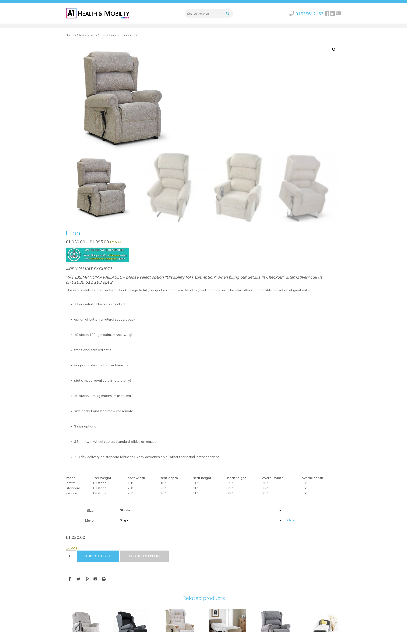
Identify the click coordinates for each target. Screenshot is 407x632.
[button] (334, 49)
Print (103, 579)
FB (69, 579)
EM (95, 579)
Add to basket (98, 556)
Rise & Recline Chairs (114, 35)
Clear (290, 520)
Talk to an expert (144, 556)
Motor (90, 520)
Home (70, 35)
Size (90, 510)
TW (78, 579)
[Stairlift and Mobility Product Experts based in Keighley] (97, 13)
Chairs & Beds (87, 35)
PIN (86, 579)
